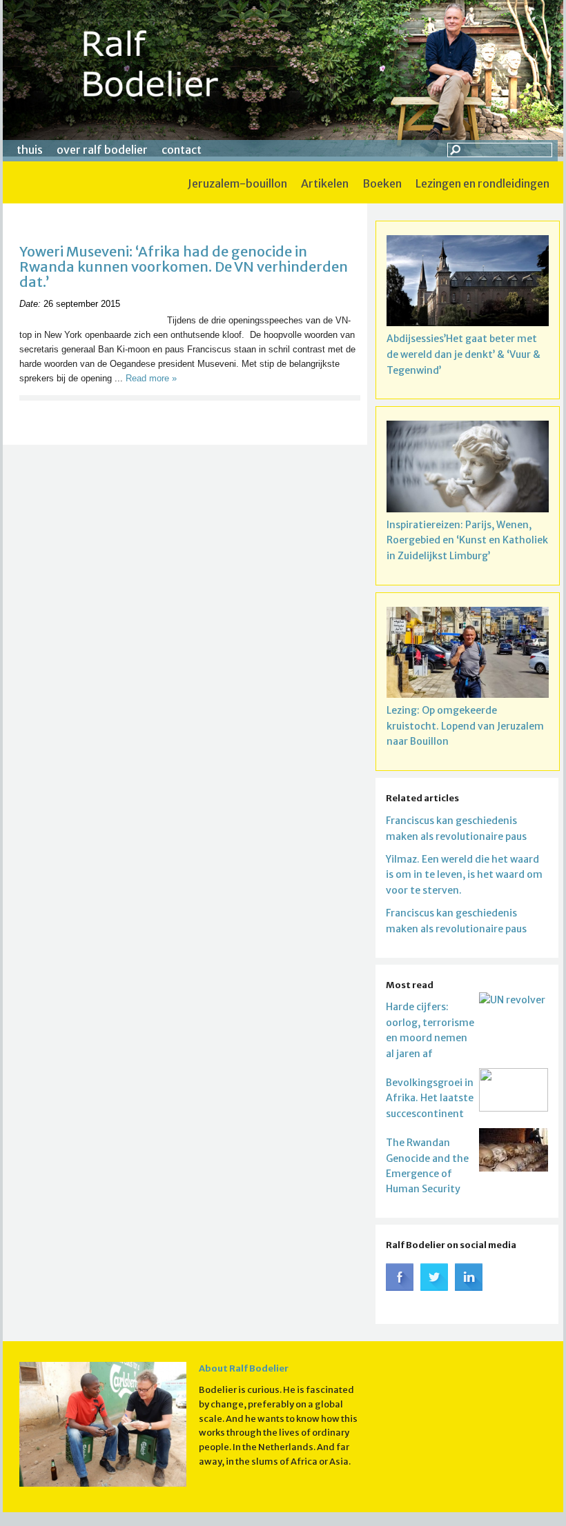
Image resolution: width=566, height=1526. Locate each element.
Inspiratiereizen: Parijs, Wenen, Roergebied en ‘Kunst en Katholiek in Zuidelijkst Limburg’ (467, 541)
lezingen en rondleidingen (482, 183)
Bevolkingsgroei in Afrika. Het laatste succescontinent (430, 1098)
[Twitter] (434, 1287)
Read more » (151, 378)
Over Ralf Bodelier (102, 150)
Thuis (30, 150)
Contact (182, 150)
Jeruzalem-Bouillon (237, 183)
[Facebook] (399, 1287)
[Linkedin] (468, 1287)
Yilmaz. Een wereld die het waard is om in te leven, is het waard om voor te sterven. (464, 875)
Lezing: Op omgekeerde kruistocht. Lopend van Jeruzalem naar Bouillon (465, 726)
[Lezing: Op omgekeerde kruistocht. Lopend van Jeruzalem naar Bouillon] (468, 654)
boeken (382, 183)
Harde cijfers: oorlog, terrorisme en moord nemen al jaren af (430, 1030)
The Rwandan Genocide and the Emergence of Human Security (427, 1165)
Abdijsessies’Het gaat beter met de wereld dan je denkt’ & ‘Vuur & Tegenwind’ (463, 354)
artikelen (325, 183)
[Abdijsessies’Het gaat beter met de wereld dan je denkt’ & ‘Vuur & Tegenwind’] (468, 283)
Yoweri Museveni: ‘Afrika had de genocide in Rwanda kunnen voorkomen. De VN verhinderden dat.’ (183, 266)
